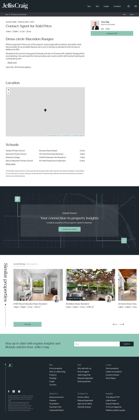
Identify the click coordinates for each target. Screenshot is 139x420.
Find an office (83, 397)
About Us (53, 393)
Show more (10, 164)
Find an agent (83, 371)
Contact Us (83, 393)
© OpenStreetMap (74, 135)
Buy (89, 6)
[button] (45, 110)
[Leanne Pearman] (56, 298)
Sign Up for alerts (85, 403)
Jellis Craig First (84, 375)
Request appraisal (85, 378)
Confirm (127, 344)
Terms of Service (26, 399)
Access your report (70, 229)
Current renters (112, 375)
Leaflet (48, 135)
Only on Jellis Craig (57, 371)
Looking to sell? (112, 33)
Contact (117, 6)
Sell (97, 6)
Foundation (54, 403)
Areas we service (56, 397)
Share (132, 14)
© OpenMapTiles (66, 135)
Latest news (111, 400)
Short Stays (111, 378)
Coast (51, 381)
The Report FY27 (113, 397)
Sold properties (32, 264)
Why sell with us (84, 368)
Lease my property (114, 371)
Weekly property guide (115, 410)
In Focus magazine (114, 407)
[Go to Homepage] (15, 6)
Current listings (19, 264)
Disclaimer (30, 396)
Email (108, 29)
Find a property (55, 368)
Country (52, 384)
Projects (52, 375)
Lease (106, 6)
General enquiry (84, 407)
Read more (12, 62)
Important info (55, 407)
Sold (6, 14)
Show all (27, 324)
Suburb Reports (112, 403)
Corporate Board (56, 410)
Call (102, 29)
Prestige (52, 378)
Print (124, 14)
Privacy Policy (23, 396)
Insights (109, 393)
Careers (52, 400)
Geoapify (59, 135)
